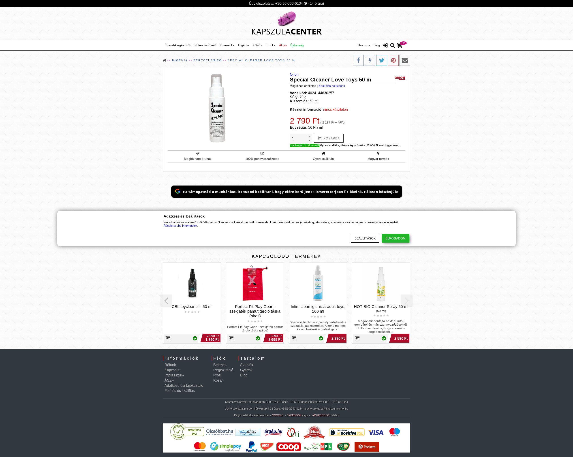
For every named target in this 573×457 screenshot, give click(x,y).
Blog (377, 45)
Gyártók (246, 370)
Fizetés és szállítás (180, 391)
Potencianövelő (205, 45)
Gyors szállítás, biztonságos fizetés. (343, 145)
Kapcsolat (172, 370)
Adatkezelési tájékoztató (184, 385)
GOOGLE (277, 415)
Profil (217, 375)
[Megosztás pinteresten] (393, 60)
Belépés (220, 365)
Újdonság (297, 45)
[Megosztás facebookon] (358, 60)
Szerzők (246, 365)
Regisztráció (223, 370)
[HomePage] (286, 23)
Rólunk (170, 365)
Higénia (243, 45)
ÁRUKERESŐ (320, 415)
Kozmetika (227, 45)
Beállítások (365, 238)
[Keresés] (392, 45)
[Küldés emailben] (405, 60)
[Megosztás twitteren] (381, 60)
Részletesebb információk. (181, 225)
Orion (294, 74)
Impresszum (174, 375)
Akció (283, 45)
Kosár (218, 380)
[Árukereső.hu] (187, 439)
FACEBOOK (294, 415)
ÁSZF (169, 380)
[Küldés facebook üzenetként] (370, 60)
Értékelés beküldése (332, 86)
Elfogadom (395, 238)
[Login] (385, 46)
